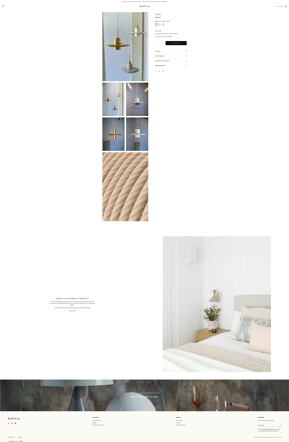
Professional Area (180, 425)
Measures (157, 51)
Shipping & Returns (160, 65)
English (19, 437)
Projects (178, 422)
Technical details (159, 56)
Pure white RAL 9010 (156, 24)
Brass (163, 24)
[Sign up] (280, 425)
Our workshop (96, 420)
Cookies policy (271, 437)
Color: (162, 21)
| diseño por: (18, 441)
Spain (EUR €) (11, 437)
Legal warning (264, 437)
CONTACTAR (72, 310)
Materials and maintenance (162, 60)
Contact (94, 422)
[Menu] (3, 6)
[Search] (281, 6)
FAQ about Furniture (97, 425)
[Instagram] (12, 423)
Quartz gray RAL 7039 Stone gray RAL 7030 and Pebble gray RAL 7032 (160, 24)
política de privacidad (268, 429)
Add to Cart (176, 43)
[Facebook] (8, 423)
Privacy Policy (257, 437)
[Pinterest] (15, 423)
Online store (179, 420)
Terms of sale (278, 437)
